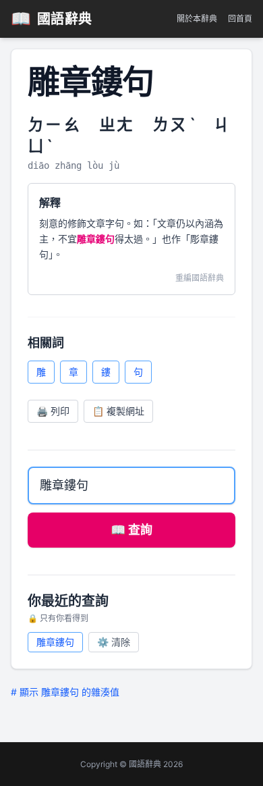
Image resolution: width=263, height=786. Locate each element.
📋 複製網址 (118, 411)
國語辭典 (51, 18)
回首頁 (240, 19)
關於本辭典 (197, 19)
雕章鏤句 (55, 642)
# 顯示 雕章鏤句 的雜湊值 (65, 692)
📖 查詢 (131, 530)
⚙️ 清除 (113, 642)
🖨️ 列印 (52, 411)
